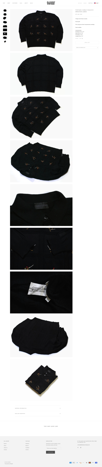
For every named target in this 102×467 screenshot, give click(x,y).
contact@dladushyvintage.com (84, 444)
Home (5, 445)
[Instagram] (80, 447)
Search (5, 443)
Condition (27, 447)
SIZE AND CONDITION (20, 413)
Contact (5, 449)
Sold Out (87, 42)
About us (5, 447)
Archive (27, 449)
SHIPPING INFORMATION (21, 408)
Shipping (27, 443)
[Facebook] (79, 38)
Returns (27, 445)
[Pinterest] (82, 38)
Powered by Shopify (9, 463)
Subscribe (50, 452)
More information (80, 47)
